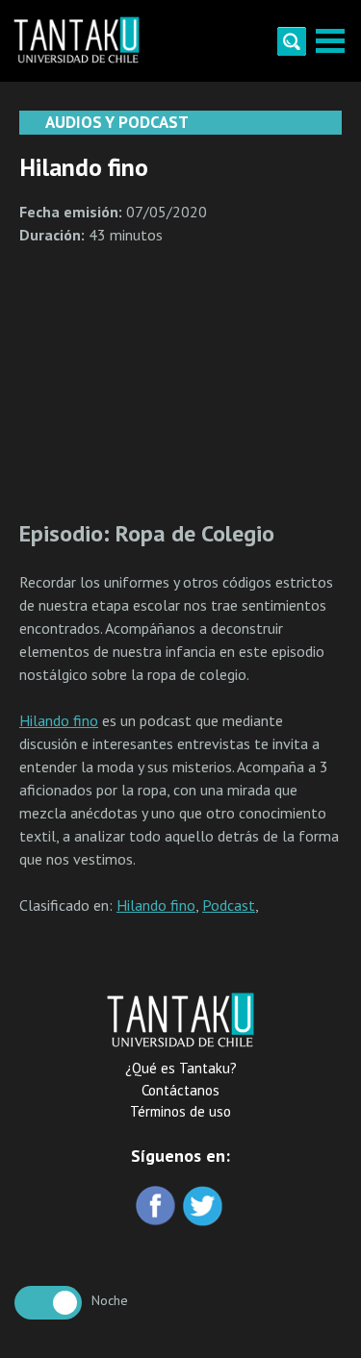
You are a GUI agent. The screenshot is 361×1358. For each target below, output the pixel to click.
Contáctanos (180, 1090)
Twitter (204, 1207)
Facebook (157, 1207)
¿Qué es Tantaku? (181, 1068)
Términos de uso (180, 1111)
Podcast (228, 905)
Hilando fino (58, 720)
